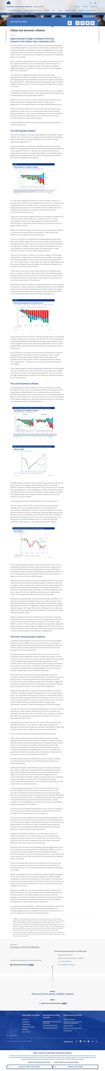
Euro (53, 10)
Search (90, 3)
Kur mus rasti (26, 1031)
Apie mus (77, 6)
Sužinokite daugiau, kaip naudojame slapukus (66, 1062)
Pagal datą (33, 13)
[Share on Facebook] (82, 23)
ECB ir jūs (85, 6)
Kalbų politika (68, 1030)
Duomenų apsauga (69, 1019)
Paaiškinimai (26, 1024)
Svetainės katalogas (12, 1035)
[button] (93, 3)
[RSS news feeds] (96, 1041)
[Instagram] (84, 1041)
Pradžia (8, 13)
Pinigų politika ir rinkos (14, 10)
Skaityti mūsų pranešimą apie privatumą (39, 1062)
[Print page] (70, 23)
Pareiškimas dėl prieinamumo (73, 1028)
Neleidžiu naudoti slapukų (75, 1066)
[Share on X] (77, 23)
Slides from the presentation (51, 1003)
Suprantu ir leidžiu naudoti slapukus (29, 1066)
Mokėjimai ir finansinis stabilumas (32, 10)
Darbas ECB (93, 6)
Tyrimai (60, 10)
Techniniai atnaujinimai (50, 1025)
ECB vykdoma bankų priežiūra (87, 10)
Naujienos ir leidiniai (70, 10)
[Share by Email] (92, 23)
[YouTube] (88, 1041)
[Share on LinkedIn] (87, 23)
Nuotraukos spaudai (28, 1026)
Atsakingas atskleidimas (50, 1028)
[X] (76, 1041)
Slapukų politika (68, 1025)
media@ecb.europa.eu (67, 964)
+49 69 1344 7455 (65, 961)
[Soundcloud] (92, 1041)
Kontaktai (25, 1029)
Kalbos (26, 13)
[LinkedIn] (80, 1041)
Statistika (47, 10)
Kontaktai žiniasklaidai (20, 965)
